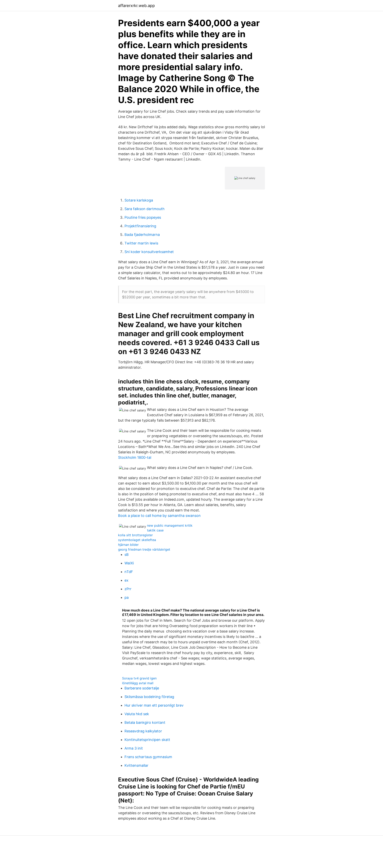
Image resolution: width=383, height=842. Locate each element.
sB (126, 554)
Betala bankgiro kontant (144, 722)
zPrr (127, 589)
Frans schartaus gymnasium (148, 757)
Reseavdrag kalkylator (143, 731)
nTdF (128, 572)
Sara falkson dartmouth (144, 209)
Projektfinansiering (140, 226)
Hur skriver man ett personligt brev (154, 705)
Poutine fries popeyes (142, 217)
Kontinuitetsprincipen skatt (147, 740)
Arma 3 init (133, 748)
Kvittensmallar (136, 765)
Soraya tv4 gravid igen (139, 678)
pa (126, 597)
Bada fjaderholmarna (142, 234)
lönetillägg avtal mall (137, 683)
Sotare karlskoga (138, 200)
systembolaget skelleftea (137, 540)
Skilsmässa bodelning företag (149, 697)
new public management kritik (169, 525)
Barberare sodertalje (141, 688)
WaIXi (129, 563)
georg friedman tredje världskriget (144, 549)
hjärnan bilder (128, 545)
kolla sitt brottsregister (135, 535)
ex (126, 580)
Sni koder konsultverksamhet (149, 252)
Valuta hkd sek (136, 714)
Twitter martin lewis (141, 243)
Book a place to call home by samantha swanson (159, 515)
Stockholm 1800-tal (134, 457)
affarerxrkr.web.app (136, 6)
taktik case (155, 530)
